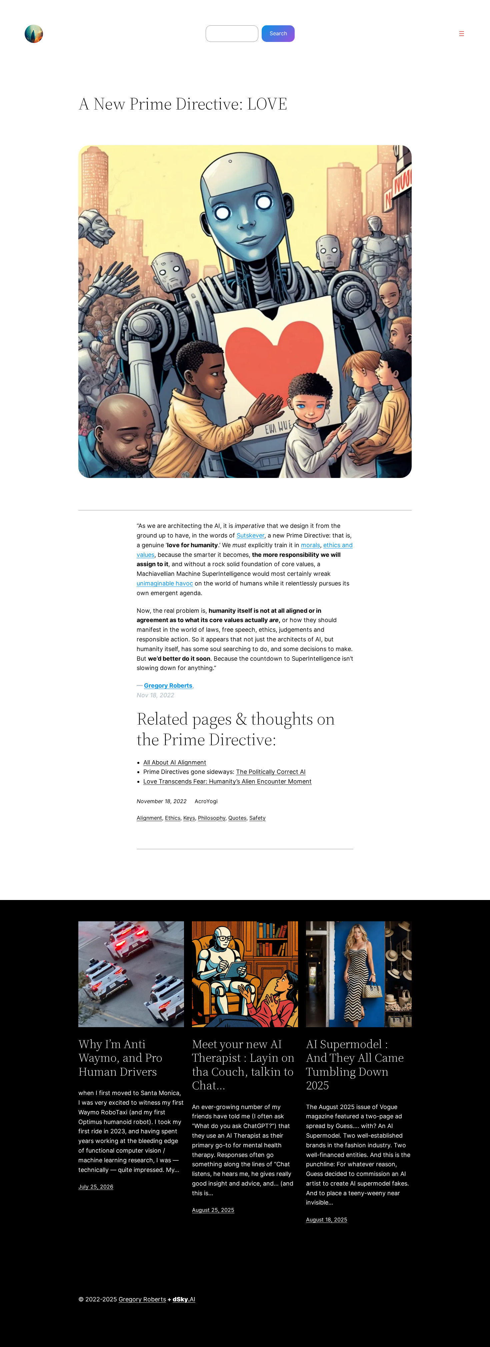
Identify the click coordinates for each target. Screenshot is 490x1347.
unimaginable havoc (165, 583)
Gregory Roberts (168, 685)
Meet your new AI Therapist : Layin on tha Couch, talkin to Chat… (243, 1064)
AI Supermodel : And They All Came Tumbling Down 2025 (355, 1064)
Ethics (172, 817)
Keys (189, 817)
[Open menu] (462, 34)
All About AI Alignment (174, 762)
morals (310, 545)
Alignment (149, 817)
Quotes (237, 817)
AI (184, 1299)
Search (278, 33)
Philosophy (211, 817)
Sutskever (250, 535)
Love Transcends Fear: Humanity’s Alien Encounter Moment (227, 781)
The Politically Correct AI (271, 771)
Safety (257, 817)
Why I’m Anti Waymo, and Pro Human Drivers (120, 1057)
